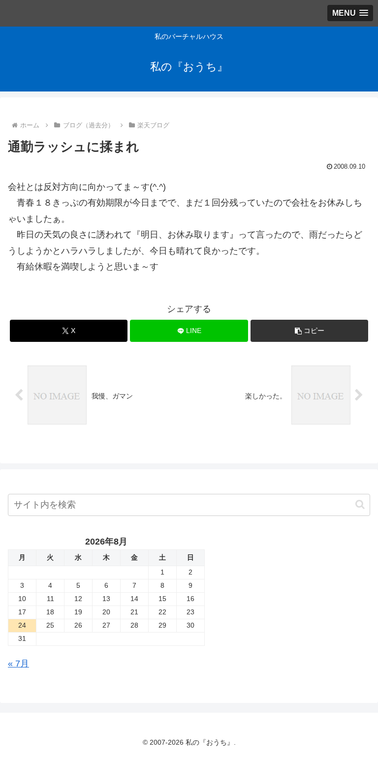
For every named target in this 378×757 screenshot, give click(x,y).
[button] (309, 331)
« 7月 (18, 663)
